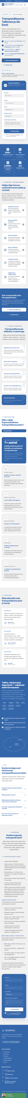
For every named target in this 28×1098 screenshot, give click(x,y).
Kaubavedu (6, 1054)
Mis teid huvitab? (8, 113)
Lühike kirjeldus (10, 119)
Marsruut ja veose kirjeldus (11, 998)
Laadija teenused (7, 1058)
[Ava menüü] (25, 4)
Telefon (6, 100)
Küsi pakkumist (8, 431)
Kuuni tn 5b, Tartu (9, 1082)
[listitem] (14, 210)
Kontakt (5, 1062)
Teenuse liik (8, 991)
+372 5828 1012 (8, 1)
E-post (5, 106)
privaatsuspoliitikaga (14, 134)
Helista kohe (8, 65)
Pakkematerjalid (7, 1060)
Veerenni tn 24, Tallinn (10, 1081)
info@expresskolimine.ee (19, 1)
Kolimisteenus (6, 1052)
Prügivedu (5, 1056)
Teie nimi (6, 92)
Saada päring (15, 131)
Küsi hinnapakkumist (12, 60)
